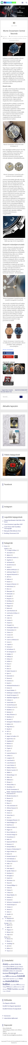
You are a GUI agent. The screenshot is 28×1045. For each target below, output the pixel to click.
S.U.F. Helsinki (10, 858)
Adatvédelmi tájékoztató (11, 1018)
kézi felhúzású (13, 976)
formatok (16, 966)
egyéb (8, 925)
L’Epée (8, 748)
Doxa (8, 664)
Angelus (9, 560)
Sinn (8, 866)
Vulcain (9, 907)
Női (17, 984)
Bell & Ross (10, 586)
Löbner (9, 755)
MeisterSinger (11, 775)
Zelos (8, 912)
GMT (22, 969)
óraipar (4, 991)
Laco (8, 750)
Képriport (9, 918)
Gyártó (6, 548)
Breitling (9, 601)
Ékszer (8, 941)
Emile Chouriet (11, 671)
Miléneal (9, 779)
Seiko (8, 863)
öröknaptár (8, 991)
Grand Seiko (10, 702)
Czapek (9, 644)
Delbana (9, 656)
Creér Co (9, 637)
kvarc (4, 976)
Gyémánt (5, 971)
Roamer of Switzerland (13, 849)
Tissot (8, 883)
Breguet (9, 598)
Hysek (8, 729)
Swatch (9, 878)
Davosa (9, 647)
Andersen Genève (12, 557)
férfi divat (10, 969)
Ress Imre (4, 36)
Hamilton (9, 709)
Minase (9, 782)
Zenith (8, 914)
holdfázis (10, 971)
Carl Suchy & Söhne (12, 613)
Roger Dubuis (10, 851)
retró (18, 986)
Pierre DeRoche (11, 832)
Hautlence (9, 717)
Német (25, 36)
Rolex (8, 854)
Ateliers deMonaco (12, 569)
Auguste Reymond (12, 574)
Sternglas (9, 875)
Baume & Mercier (11, 584)
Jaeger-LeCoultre (11, 736)
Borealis (9, 596)
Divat (5, 546)
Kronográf (13, 973)
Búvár (8, 938)
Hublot (8, 724)
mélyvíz (11, 984)
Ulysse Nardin (10, 895)
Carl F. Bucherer (11, 610)
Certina (9, 620)
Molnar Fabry (10, 784)
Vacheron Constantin (12, 902)
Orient (8, 813)
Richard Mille (10, 846)
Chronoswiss (10, 630)
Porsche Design (11, 834)
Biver (8, 589)
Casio (8, 618)
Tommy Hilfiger (11, 885)
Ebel (8, 666)
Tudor (8, 887)
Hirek (12, 36)
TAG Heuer (10, 880)
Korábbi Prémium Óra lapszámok (12, 1008)
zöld (22, 989)
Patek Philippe (11, 822)
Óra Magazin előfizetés (9, 1003)
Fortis (8, 688)
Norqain (9, 800)
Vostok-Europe (11, 904)
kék (6, 38)
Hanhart (9, 712)
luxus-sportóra (10, 978)
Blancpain (9, 591)
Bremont (9, 603)
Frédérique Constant (12, 692)
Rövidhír (9, 921)
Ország (6, 923)
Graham (9, 700)
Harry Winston (11, 714)
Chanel (9, 622)
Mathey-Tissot (11, 767)
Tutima (9, 890)
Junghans (9, 741)
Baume (9, 581)
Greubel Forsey (11, 705)
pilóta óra (11, 986)
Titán (9, 989)
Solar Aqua (9, 868)
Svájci (8, 934)
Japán (8, 927)
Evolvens (9, 680)
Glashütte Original (12, 697)
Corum (9, 635)
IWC (8, 734)
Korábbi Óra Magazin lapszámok (12, 1006)
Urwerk (9, 900)
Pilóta (8, 948)
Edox (8, 668)
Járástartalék (19, 971)
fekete (12, 966)
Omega (9, 810)
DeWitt (8, 661)
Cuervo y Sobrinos (12, 639)
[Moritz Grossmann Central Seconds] (14, 49)
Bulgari (9, 606)
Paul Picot (9, 825)
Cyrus (8, 642)
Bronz (9, 964)
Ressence (9, 844)
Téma (5, 937)
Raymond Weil (11, 842)
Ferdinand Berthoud (12, 685)
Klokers (9, 743)
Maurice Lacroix (11, 770)
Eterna (8, 678)
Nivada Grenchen (11, 796)
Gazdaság (9, 943)
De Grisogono (10, 651)
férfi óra (17, 969)
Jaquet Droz (10, 738)
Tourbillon (15, 989)
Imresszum (7, 1016)
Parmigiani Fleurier (12, 820)
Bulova (8, 608)
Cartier (8, 615)
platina (15, 986)
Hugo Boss (10, 726)
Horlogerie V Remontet (13, 721)
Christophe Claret (12, 627)
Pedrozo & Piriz (11, 827)
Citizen (9, 632)
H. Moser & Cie (11, 707)
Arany (5, 964)
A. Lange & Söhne (11, 550)
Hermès (9, 719)
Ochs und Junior (11, 805)
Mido (8, 777)
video (19, 989)
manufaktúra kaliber (17, 38)
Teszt (8, 951)
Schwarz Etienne (11, 861)
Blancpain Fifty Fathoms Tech (12, 531)
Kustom (9, 746)
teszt (6, 989)
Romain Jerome (11, 856)
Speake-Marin (11, 871)
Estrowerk (9, 676)
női (7, 946)
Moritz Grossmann (19, 36)
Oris (8, 817)
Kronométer (20, 973)
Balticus (9, 579)
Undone (9, 897)
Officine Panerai (11, 808)
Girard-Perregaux (11, 695)
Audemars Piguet (11, 572)
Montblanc (10, 787)
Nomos (9, 798)
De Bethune (10, 649)
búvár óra (18, 964)
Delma (8, 659)
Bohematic (10, 593)
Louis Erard (10, 760)
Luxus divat (17, 978)
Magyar (9, 929)
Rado (8, 839)
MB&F (8, 772)
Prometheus (10, 837)
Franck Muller (10, 690)
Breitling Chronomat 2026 (11, 533)
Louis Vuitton (10, 765)
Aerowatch (10, 552)
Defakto (9, 654)
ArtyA (8, 567)
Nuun (8, 803)
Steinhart (9, 873)
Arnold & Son (10, 564)
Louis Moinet (10, 763)
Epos (8, 673)
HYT (8, 731)
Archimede (10, 562)
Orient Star (10, 815)
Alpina (8, 555)
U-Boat (9, 892)
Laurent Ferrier (11, 753)
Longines (9, 758)
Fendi (8, 683)
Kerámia (5, 973)
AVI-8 (8, 577)
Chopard (9, 625)
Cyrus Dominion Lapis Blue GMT (13, 524)
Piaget (8, 829)
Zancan (9, 909)
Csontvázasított (6, 966)
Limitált (9, 38)
